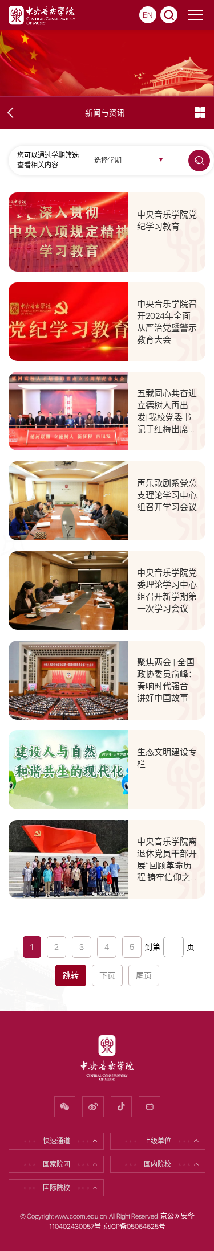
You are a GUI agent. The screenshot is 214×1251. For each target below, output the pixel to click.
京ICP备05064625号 (134, 1227)
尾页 (144, 975)
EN (148, 14)
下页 (107, 975)
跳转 (71, 975)
